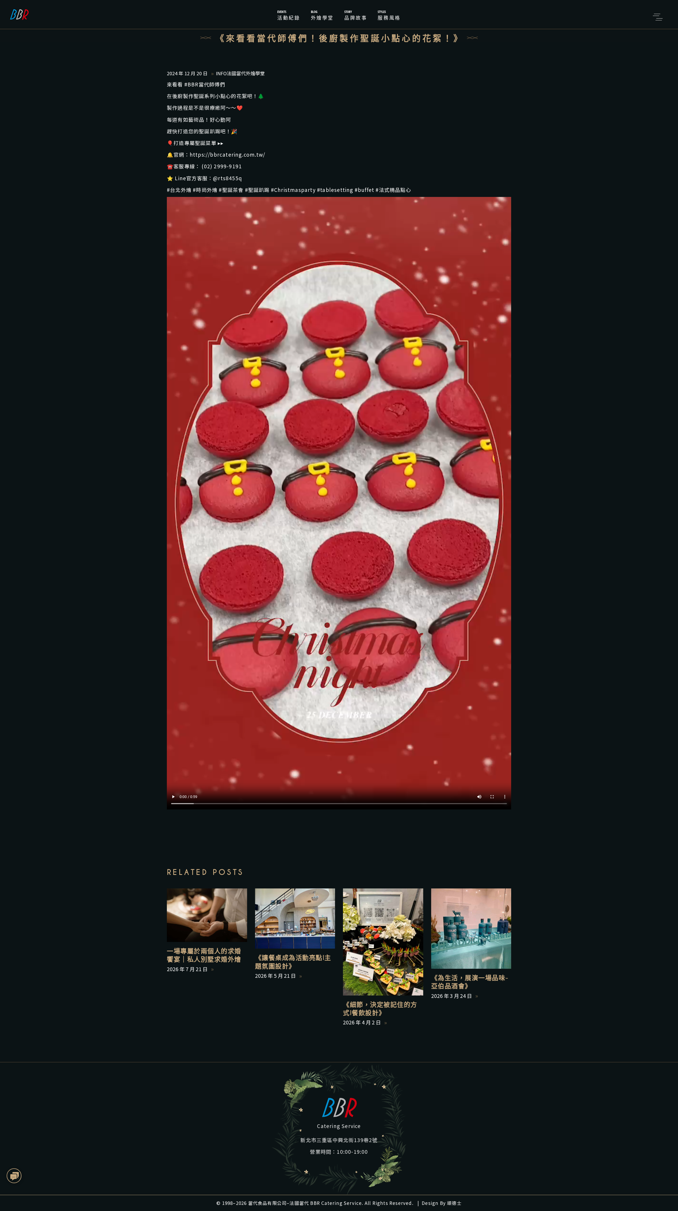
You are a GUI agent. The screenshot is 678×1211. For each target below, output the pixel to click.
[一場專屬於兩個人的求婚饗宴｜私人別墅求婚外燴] (207, 915)
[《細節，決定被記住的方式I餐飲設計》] (383, 941)
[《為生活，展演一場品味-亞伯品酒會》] (471, 928)
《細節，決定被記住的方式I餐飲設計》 (380, 1009)
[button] (14, 1176)
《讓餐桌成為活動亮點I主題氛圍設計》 (293, 962)
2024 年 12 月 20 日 (188, 73)
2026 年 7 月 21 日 (188, 968)
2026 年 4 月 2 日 (362, 1022)
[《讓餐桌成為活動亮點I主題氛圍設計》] (295, 918)
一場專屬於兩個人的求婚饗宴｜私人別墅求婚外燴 (204, 955)
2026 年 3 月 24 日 (452, 995)
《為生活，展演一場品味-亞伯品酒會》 (470, 982)
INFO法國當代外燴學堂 (240, 73)
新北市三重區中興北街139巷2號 (338, 1139)
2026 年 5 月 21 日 (276, 975)
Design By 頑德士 (442, 1203)
